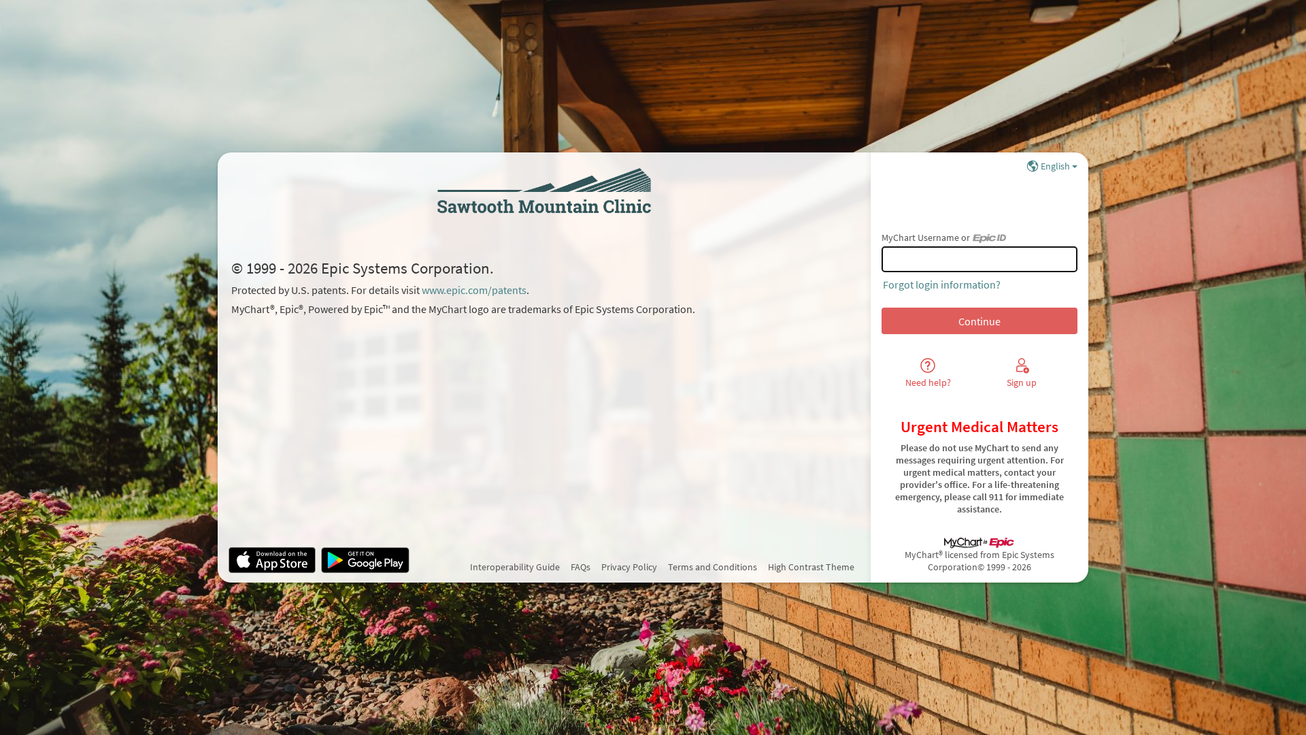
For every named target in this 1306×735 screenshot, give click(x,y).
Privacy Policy (629, 567)
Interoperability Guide (515, 567)
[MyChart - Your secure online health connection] (544, 190)
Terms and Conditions (712, 567)
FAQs (580, 567)
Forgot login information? (942, 284)
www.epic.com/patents (474, 290)
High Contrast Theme (811, 567)
